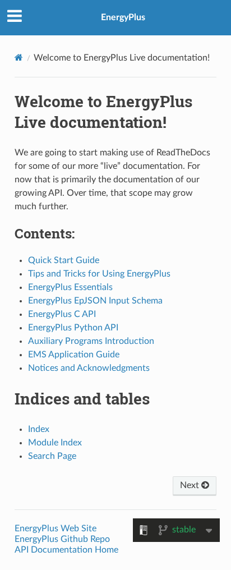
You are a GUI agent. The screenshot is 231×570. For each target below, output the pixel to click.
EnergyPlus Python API (73, 327)
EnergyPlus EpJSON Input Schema (95, 300)
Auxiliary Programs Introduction (91, 341)
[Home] (19, 57)
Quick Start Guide (63, 260)
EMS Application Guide (73, 354)
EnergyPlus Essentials (70, 287)
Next (190, 485)
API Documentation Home (66, 549)
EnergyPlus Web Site (55, 528)
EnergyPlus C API (62, 314)
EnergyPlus (123, 17)
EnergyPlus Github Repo (62, 539)
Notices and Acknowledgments (89, 368)
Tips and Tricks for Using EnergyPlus (99, 273)
